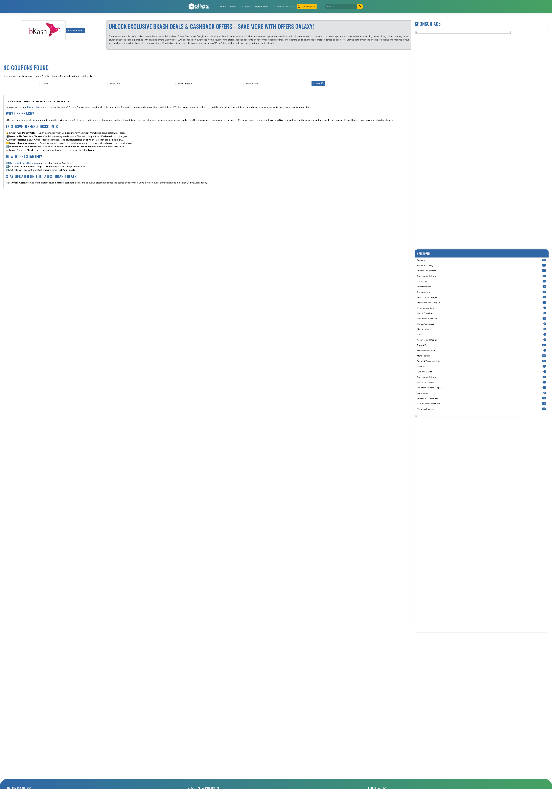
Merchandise (481, 329)
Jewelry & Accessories (481, 398)
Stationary (481, 281)
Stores (233, 6)
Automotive (481, 393)
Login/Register (307, 6)
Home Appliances (481, 324)
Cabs (481, 334)
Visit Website (75, 30)
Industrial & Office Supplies (481, 387)
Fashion (481, 260)
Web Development (481, 350)
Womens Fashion (481, 409)
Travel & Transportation (481, 361)
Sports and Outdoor (481, 276)
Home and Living (481, 265)
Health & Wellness (481, 313)
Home (223, 6)
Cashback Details (283, 6)
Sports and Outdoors (481, 377)
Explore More (262, 6)
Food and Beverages (481, 297)
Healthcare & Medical (481, 318)
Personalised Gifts (481, 308)
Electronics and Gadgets (481, 302)
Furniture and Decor (481, 270)
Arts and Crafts (481, 371)
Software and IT (481, 292)
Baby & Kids (481, 345)
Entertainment (481, 286)
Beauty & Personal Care (481, 403)
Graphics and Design (481, 340)
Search (317, 83)
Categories (245, 6)
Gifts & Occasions (481, 382)
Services (481, 366)
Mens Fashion (481, 355)
